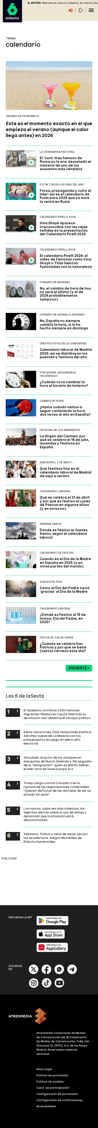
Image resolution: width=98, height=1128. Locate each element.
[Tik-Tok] (47, 987)
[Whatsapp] (59, 973)
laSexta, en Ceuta (80, 3)
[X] (34, 973)
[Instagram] (34, 987)
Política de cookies (50, 1081)
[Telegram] (72, 973)
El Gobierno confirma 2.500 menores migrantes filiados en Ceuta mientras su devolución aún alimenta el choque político (57, 714)
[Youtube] (59, 987)
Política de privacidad (52, 1075)
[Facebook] (46, 973)
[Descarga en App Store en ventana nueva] (50, 938)
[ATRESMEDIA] (49, 1016)
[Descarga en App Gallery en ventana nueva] (52, 951)
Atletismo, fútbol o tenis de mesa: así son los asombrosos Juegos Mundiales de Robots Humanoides (56, 837)
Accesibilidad (46, 1106)
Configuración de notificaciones (59, 1100)
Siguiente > (79, 668)
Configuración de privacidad (57, 1094)
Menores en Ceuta (54, 3)
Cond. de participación (52, 1087)
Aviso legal (44, 1069)
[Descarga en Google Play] (52, 924)
